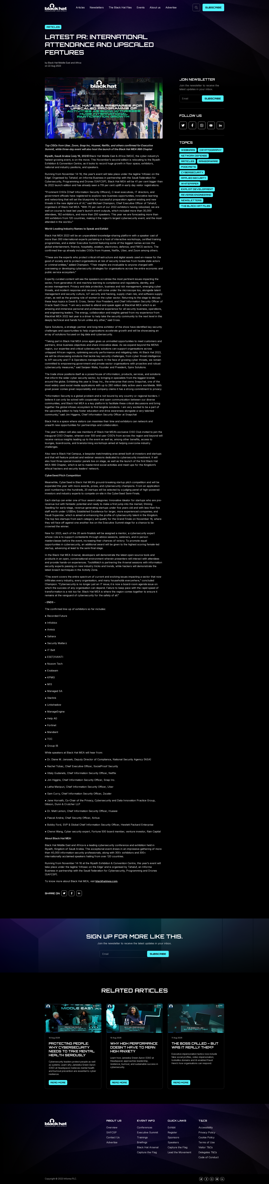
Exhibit (171, 1127)
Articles (80, 7)
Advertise (171, 7)
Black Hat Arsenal (147, 1147)
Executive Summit (147, 1132)
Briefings (142, 1142)
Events (141, 7)
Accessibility (205, 1127)
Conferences (144, 1127)
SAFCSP (111, 1132)
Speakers (173, 1142)
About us (155, 7)
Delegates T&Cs (207, 1152)
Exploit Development (197, 189)
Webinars (188, 150)
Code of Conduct (208, 1157)
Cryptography (211, 150)
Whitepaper (189, 183)
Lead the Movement (179, 1152)
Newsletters (97, 7)
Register (172, 1132)
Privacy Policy (206, 1132)
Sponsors (173, 1137)
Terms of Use (206, 1142)
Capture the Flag (147, 1152)
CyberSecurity (192, 172)
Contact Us (113, 1137)
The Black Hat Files (120, 7)
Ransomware (208, 161)
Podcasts (188, 166)
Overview (111, 1127)
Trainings (142, 1137)
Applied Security (193, 178)
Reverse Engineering (196, 194)
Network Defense (194, 155)
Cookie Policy (206, 1137)
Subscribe (213, 7)
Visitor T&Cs (205, 1147)
